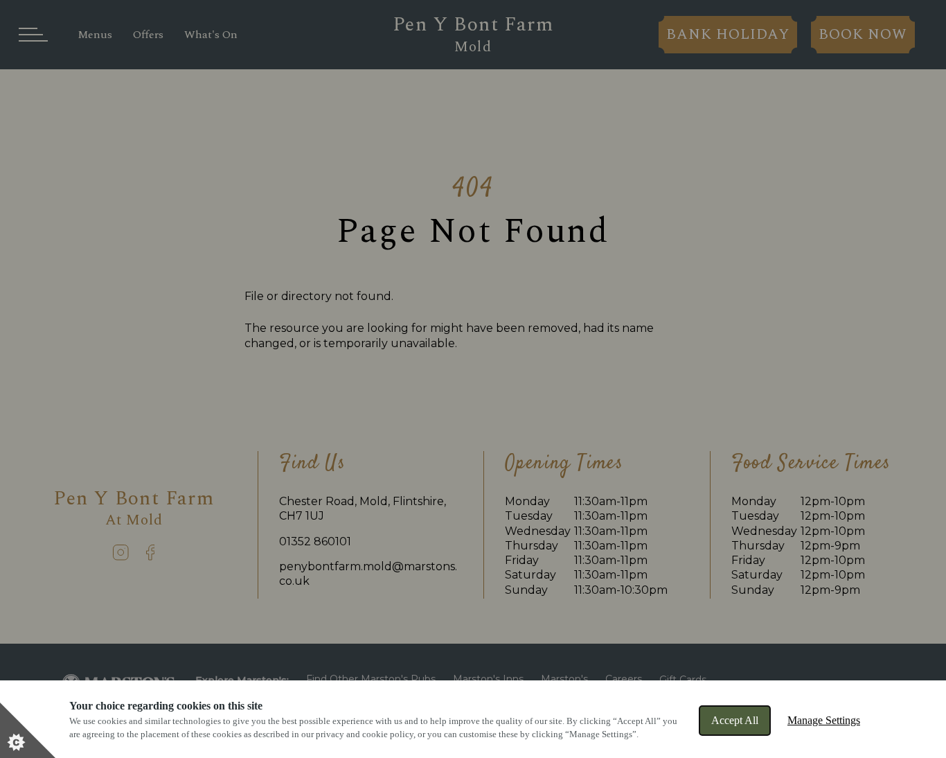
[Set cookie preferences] (27, 730)
